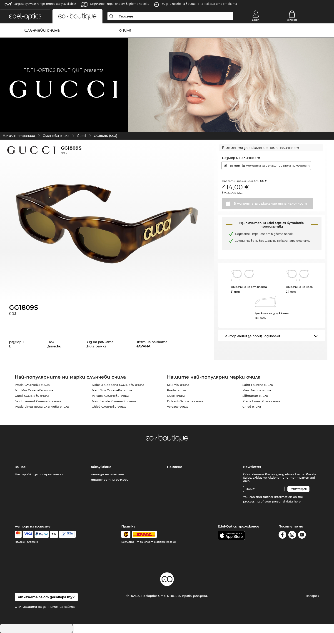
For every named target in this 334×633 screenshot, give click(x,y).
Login (255, 19)
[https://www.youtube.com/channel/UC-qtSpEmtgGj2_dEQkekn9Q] (302, 535)
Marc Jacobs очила (256, 390)
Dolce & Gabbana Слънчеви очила (118, 385)
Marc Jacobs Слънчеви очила (114, 401)
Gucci (81, 136)
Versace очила (178, 406)
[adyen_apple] (54, 534)
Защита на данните (40, 606)
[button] (25, 16)
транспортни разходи (109, 479)
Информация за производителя (252, 336)
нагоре (312, 596)
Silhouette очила (255, 395)
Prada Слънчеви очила (32, 385)
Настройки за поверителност (40, 474)
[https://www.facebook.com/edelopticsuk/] (282, 535)
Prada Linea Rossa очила (261, 401)
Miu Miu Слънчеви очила (34, 390)
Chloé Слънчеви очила (109, 406)
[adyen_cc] (18, 534)
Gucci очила (176, 395)
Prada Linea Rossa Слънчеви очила (42, 406)
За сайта (67, 606)
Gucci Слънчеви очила (32, 395)
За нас (20, 467)
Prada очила (176, 390)
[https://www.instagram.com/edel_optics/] (292, 535)
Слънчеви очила (56, 136)
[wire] (67, 534)
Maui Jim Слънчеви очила (112, 390)
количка (292, 19)
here (297, 501)
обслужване (101, 467)
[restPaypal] (42, 534)
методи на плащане (107, 474)
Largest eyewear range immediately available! (45, 3)
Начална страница (19, 136)
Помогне (174, 467)
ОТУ (18, 606)
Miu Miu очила (178, 385)
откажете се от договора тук (46, 597)
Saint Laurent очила (257, 385)
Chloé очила (251, 406)
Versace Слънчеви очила (111, 395)
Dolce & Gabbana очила (185, 401)
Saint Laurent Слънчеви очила (38, 401)
